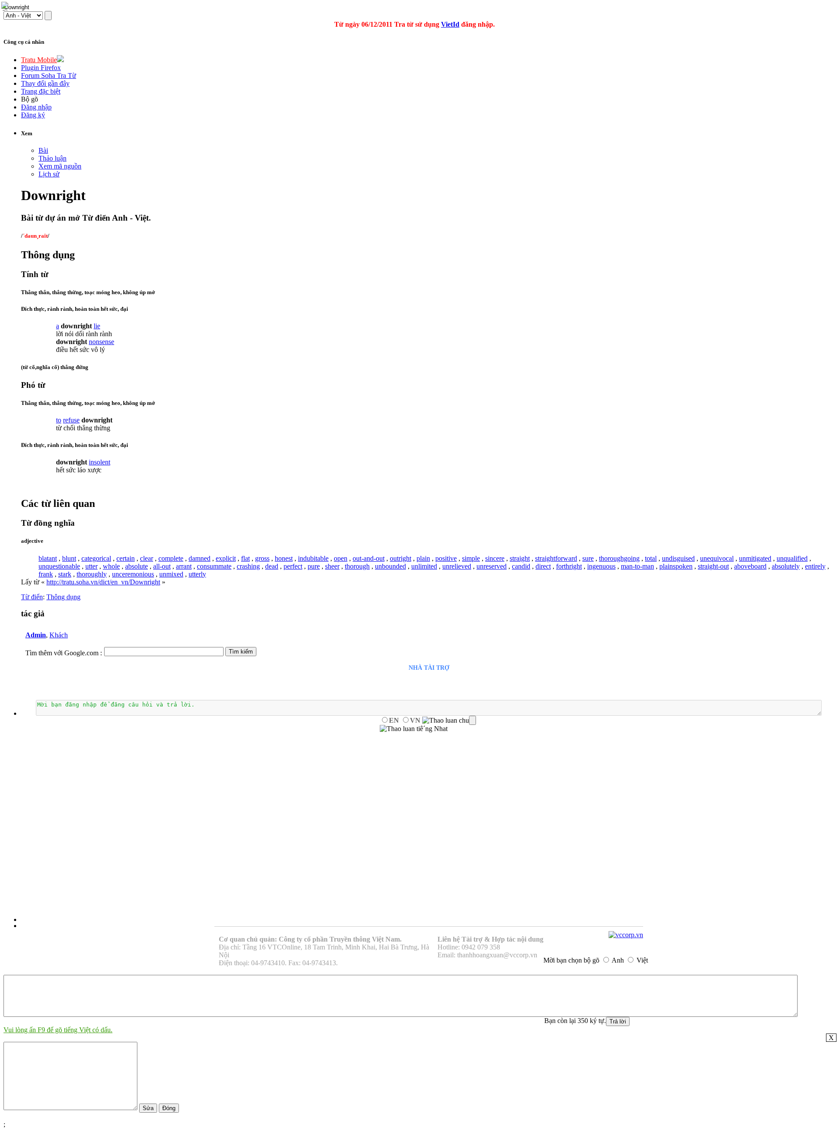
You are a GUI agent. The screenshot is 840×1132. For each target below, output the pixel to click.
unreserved (491, 566)
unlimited (424, 566)
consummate (214, 566)
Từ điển (32, 597)
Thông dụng (63, 597)
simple (471, 558)
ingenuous (601, 566)
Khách (58, 635)
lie (97, 326)
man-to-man (637, 566)
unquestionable (59, 566)
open (340, 558)
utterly (197, 574)
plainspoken (676, 566)
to (58, 420)
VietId (450, 24)
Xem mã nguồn (59, 166)
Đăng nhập (36, 107)
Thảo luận (52, 158)
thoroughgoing (619, 558)
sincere (494, 558)
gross (262, 558)
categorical (96, 558)
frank (45, 574)
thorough (357, 566)
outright (400, 558)
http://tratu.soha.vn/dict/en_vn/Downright (103, 582)
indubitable (313, 558)
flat (245, 558)
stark (64, 574)
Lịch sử (49, 174)
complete (170, 558)
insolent (99, 462)
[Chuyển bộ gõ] (6, 6)
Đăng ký (33, 115)
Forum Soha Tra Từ (48, 75)
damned (199, 558)
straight (520, 558)
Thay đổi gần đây (45, 83)
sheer (332, 566)
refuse (71, 420)
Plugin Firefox (41, 67)
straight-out (713, 566)
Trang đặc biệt (40, 91)
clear (146, 558)
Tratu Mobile (39, 59)
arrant (184, 566)
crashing (248, 566)
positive (446, 558)
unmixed (171, 574)
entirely (815, 566)
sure (588, 558)
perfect (293, 566)
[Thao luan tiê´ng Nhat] (414, 729)
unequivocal (717, 558)
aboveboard (750, 566)
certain (125, 558)
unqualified (792, 558)
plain (423, 558)
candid (521, 566)
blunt (69, 558)
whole (111, 566)
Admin (35, 635)
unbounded (390, 566)
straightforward (556, 558)
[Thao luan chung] (449, 720)
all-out (162, 566)
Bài (43, 150)
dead (271, 566)
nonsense (101, 341)
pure (314, 566)
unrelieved (456, 566)
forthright (569, 566)
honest (284, 558)
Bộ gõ (29, 99)
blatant (47, 558)
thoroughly (92, 574)
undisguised (678, 558)
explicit (226, 558)
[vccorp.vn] (626, 935)
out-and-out (369, 558)
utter (91, 566)
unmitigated (755, 558)
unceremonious (133, 574)
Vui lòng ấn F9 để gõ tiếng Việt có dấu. (58, 1030)
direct (543, 566)
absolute (136, 566)
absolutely (786, 566)
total (651, 558)
